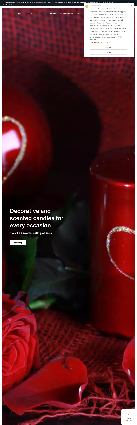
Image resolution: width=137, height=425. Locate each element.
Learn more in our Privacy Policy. (101, 42)
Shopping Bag (129, 418)
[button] (131, 5)
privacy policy (67, 2)
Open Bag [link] (129, 420)
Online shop (18, 243)
